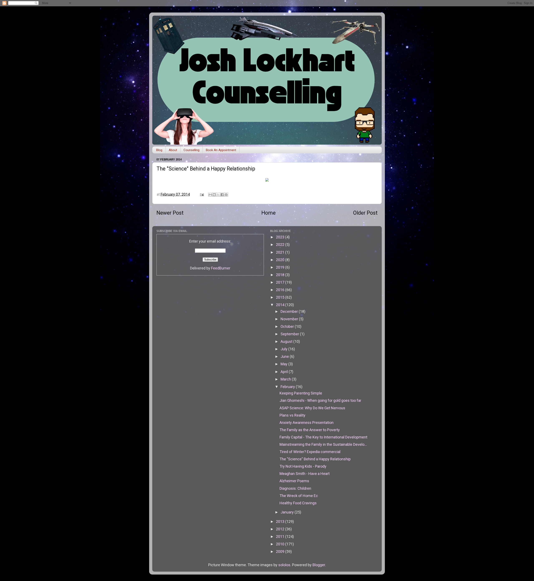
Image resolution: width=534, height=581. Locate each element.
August (287, 341)
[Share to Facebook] (222, 195)
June (285, 356)
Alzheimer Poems (294, 481)
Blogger (318, 565)
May (284, 364)
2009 (280, 551)
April (285, 371)
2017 (280, 282)
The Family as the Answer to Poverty (310, 430)
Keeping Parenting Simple (301, 393)
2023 (280, 237)
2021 (280, 252)
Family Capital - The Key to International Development (323, 437)
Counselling (191, 150)
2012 (280, 529)
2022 (280, 244)
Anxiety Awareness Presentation (307, 422)
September (290, 334)
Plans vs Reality (292, 415)
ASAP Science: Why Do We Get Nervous (312, 408)
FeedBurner (220, 268)
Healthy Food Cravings (298, 503)
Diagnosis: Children (295, 488)
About (173, 150)
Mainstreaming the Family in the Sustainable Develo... (323, 444)
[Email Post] (201, 194)
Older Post (365, 213)
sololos (284, 565)
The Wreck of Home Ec (299, 495)
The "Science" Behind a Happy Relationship (315, 459)
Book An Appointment (221, 150)
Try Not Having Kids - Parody (303, 466)
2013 (280, 521)
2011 (280, 536)
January (288, 512)
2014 (280, 305)
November (290, 319)
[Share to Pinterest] (226, 195)
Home (268, 213)
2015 (280, 297)
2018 (280, 275)
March (286, 379)
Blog (159, 150)
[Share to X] (218, 195)
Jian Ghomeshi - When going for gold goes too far (320, 400)
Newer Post (170, 213)
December (290, 311)
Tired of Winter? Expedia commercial (310, 452)
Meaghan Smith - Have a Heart (305, 473)
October (288, 326)
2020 (280, 260)
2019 (280, 267)
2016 (280, 290)
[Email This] (210, 195)
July (284, 349)
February (288, 386)
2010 (280, 544)
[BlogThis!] (214, 195)
